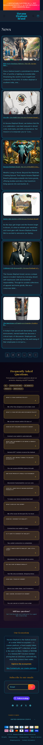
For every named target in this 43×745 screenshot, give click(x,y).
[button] (4, 16)
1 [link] (7, 355)
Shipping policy (15, 740)
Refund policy (13, 737)
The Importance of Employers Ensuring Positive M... (20, 324)
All (6, 385)
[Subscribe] (31, 687)
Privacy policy (24, 737)
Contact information (28, 740)
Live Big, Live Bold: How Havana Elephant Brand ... (21, 117)
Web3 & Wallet (18, 388)
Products (8, 388)
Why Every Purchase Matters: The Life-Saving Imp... (19, 64)
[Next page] (35, 355)
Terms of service (36, 737)
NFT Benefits (29, 385)
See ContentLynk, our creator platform (21, 668)
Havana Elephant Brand (20, 734)
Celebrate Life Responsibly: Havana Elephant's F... (21, 268)
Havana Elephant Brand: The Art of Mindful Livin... (21, 167)
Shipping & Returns (16, 385)
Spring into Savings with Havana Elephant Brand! (21, 219)
